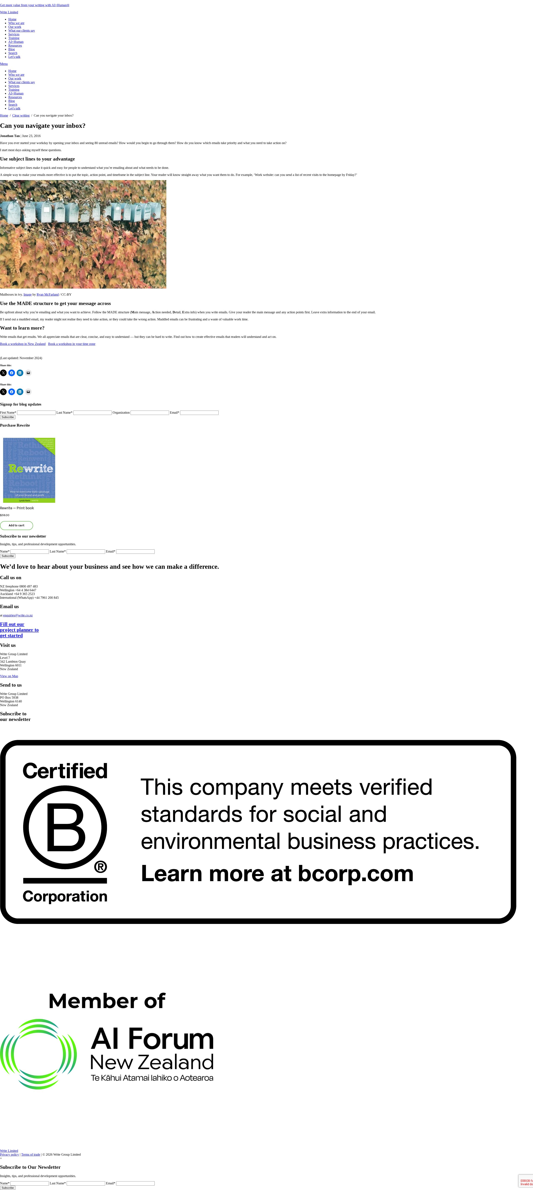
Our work (14, 27)
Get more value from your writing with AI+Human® (34, 5)
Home (12, 19)
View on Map (9, 676)
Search (12, 53)
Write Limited (9, 12)
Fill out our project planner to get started (19, 629)
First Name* (8, 412)
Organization (121, 412)
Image (28, 294)
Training (13, 38)
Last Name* (64, 412)
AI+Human (16, 42)
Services (13, 34)
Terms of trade (30, 1154)
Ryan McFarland (48, 294)
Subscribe (8, 417)
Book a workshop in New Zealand (23, 344)
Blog (11, 49)
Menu (4, 64)
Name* (5, 551)
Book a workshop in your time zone (71, 344)
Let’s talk (14, 57)
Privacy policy (9, 1154)
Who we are (16, 23)
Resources (15, 45)
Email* (174, 412)
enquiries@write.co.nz (18, 615)
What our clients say (21, 30)
